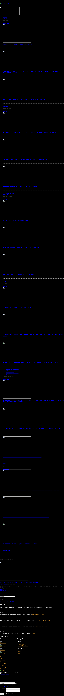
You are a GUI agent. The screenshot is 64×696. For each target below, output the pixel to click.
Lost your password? (11, 695)
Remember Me (11, 693)
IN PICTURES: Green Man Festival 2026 (17, 307)
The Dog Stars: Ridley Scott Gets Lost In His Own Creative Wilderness (31, 132)
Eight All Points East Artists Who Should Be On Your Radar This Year (30, 363)
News (5, 18)
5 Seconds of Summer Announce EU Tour (18, 44)
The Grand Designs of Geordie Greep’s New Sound (22, 457)
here (34, 633)
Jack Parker (3, 584)
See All (6, 23)
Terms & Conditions (23, 646)
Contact (6, 551)
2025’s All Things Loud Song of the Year (19, 274)
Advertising (3, 667)
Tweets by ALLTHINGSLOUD (7, 601)
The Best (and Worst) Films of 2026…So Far (20, 186)
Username (2, 688)
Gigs (8, 371)
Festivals (10, 372)
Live (4, 281)
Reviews (6, 106)
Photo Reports (12, 373)
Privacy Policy (21, 644)
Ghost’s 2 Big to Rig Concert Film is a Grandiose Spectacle (26, 159)
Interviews (7, 374)
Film (4, 464)
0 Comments (3, 590)
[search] (16, 683)
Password (2, 690)
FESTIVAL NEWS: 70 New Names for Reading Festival (19, 582)
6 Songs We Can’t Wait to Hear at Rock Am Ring (21, 247)
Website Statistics (4, 668)
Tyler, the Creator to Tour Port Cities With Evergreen (25, 99)
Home (19, 651)
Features (6, 194)
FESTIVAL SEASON (12, 369)
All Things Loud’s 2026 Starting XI (16, 220)
